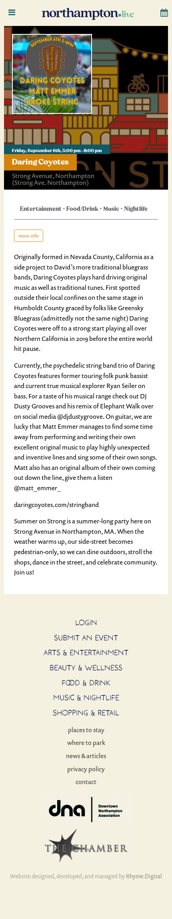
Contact (86, 781)
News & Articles (86, 755)
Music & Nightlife (86, 697)
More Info (28, 235)
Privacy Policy (86, 769)
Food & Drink (86, 682)
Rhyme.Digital (144, 876)
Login (86, 622)
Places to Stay (86, 729)
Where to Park (86, 742)
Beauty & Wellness (86, 667)
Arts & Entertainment (86, 652)
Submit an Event (86, 637)
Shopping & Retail (86, 712)
